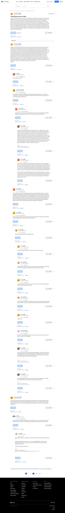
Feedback (21, 1)
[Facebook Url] (52, 502)
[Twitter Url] (51, 502)
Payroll (23, 493)
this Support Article (28, 441)
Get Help (34, 486)
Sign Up (56, 1)
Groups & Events (27, 1)
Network (11, 486)
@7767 (17, 437)
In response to (20, 76)
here (23, 443)
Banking (23, 490)
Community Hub (37, 1)
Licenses (53, 509)
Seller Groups (12, 488)
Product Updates (13, 490)
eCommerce (24, 486)
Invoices (23, 497)
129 (36, 473)
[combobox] (36, 6)
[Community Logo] (2, 1)
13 (20, 292)
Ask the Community (47, 486)
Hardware (23, 488)
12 (20, 275)
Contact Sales (35, 488)
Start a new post (41, 468)
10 (18, 241)
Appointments (24, 495)
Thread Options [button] (51, 13)
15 (20, 326)
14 (20, 310)
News (32, 1)
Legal (54, 507)
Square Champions (47, 483)
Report (20, 36)
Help (17, 1)
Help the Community (47, 488)
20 (16, 429)
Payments (23, 483)
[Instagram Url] (54, 502)
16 (20, 343)
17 (20, 369)
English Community (50, 1)
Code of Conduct (13, 495)
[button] (46, 33)
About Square (35, 483)
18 (20, 392)
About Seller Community (14, 493)
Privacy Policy (52, 505)
